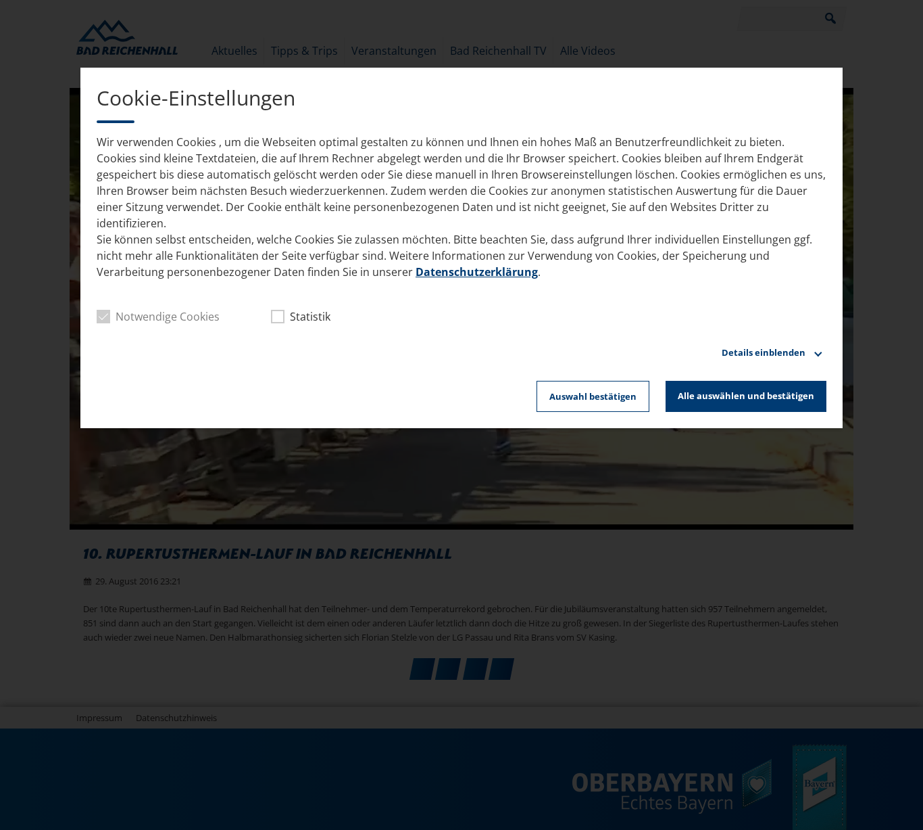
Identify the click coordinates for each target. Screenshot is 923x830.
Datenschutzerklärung (477, 271)
